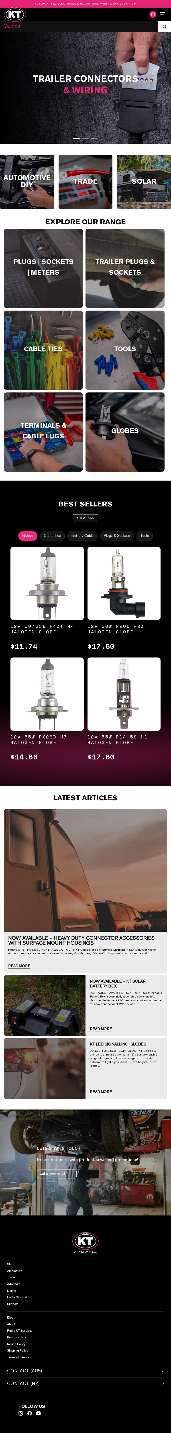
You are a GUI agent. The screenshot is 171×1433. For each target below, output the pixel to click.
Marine (11, 1291)
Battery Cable (82, 536)
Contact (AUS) (25, 1371)
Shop (10, 1264)
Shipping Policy (17, 1350)
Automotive (14, 1271)
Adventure (13, 1284)
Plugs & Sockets (117, 536)
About (11, 1324)
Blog (10, 1317)
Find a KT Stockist (19, 1330)
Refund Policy (16, 1344)
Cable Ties (52, 536)
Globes (28, 536)
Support (12, 1304)
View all (85, 518)
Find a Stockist (17, 1297)
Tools (144, 536)
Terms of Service (18, 1357)
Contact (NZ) (23, 1384)
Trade (11, 1277)
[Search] (164, 26)
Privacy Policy (16, 1337)
